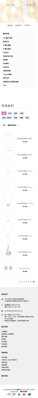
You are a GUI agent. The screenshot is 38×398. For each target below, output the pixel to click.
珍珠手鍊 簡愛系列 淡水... (25, 139)
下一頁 (32, 282)
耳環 (15, 118)
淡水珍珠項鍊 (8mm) (25, 252)
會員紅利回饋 (6, 370)
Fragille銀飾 (7, 74)
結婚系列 (6, 41)
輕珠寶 (5, 60)
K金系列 (6, 52)
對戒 (15, 113)
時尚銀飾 (4, 344)
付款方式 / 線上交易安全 (9, 360)
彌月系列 (6, 78)
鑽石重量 (8, 45)
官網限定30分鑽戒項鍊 (10, 82)
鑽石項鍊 (4, 336)
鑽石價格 (8, 49)
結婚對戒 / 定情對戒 (8, 334)
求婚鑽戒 (4, 331)
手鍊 (21, 113)
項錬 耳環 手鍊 (8, 56)
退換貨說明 (5, 367)
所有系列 (18, 25)
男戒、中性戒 (7, 118)
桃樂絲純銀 (7, 71)
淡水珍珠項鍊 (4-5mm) (25, 171)
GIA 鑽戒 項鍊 (7, 38)
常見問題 (4, 357)
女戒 (9, 113)
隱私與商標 (23, 391)
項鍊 (21, 118)
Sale (4, 85)
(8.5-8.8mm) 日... (24, 268)
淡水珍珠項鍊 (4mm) (25, 220)
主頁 (11, 25)
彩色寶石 (6, 63)
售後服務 (4, 365)
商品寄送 (4, 362)
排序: (4, 125)
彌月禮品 (4, 346)
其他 (27, 118)
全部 (4, 113)
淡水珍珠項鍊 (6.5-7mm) (25, 203)
